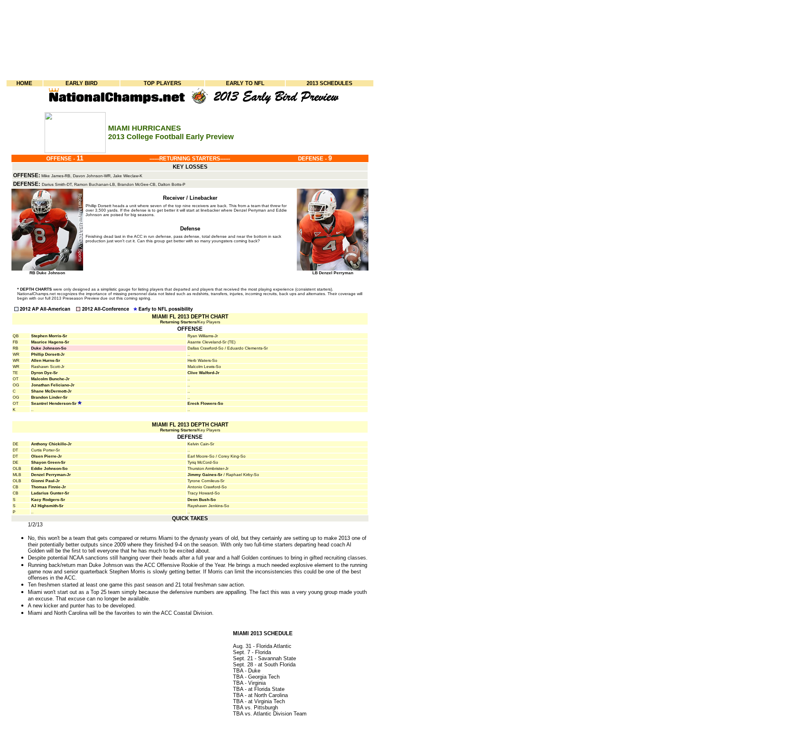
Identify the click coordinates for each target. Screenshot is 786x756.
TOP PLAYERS (162, 83)
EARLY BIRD (81, 83)
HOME (24, 83)
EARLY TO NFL (245, 83)
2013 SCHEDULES (329, 83)
